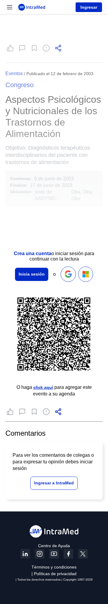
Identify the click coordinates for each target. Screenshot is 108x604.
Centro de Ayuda (54, 545)
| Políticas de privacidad (54, 573)
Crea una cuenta (32, 253)
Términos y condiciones (54, 567)
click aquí (43, 387)
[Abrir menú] (9, 7)
